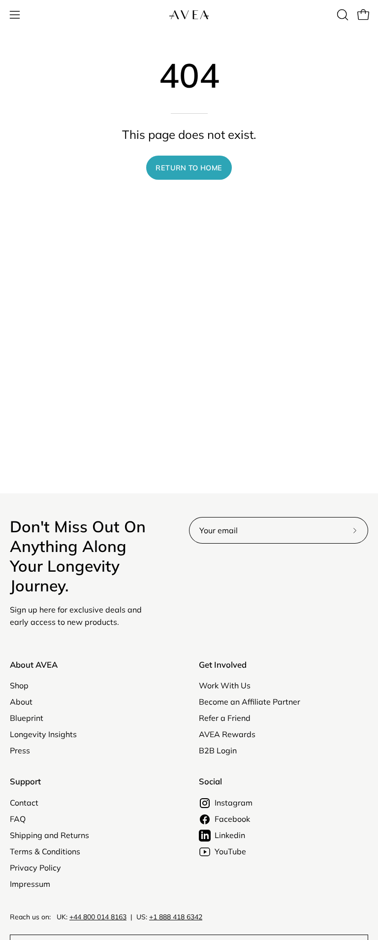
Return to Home (189, 167)
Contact (24, 803)
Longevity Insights (43, 734)
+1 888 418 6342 (175, 916)
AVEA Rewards (227, 734)
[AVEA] (189, 14)
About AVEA (34, 665)
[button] (341, 15)
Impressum (30, 884)
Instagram (233, 803)
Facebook (232, 819)
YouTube (230, 851)
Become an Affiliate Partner (249, 702)
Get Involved (223, 665)
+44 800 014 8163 (97, 916)
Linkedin (230, 835)
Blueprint (26, 718)
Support (25, 781)
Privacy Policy (35, 868)
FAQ (18, 819)
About (21, 702)
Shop (19, 685)
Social (210, 781)
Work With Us (225, 685)
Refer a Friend (225, 718)
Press (20, 750)
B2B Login (218, 750)
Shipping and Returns (49, 835)
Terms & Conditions (45, 851)
